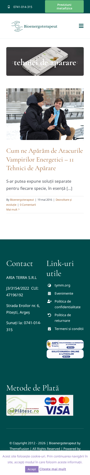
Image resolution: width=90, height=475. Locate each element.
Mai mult (11, 209)
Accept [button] (32, 469)
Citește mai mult (52, 469)
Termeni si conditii (69, 328)
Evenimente (64, 293)
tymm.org (62, 285)
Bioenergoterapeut (22, 200)
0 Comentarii (28, 205)
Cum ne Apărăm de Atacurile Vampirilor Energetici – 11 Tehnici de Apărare (44, 159)
